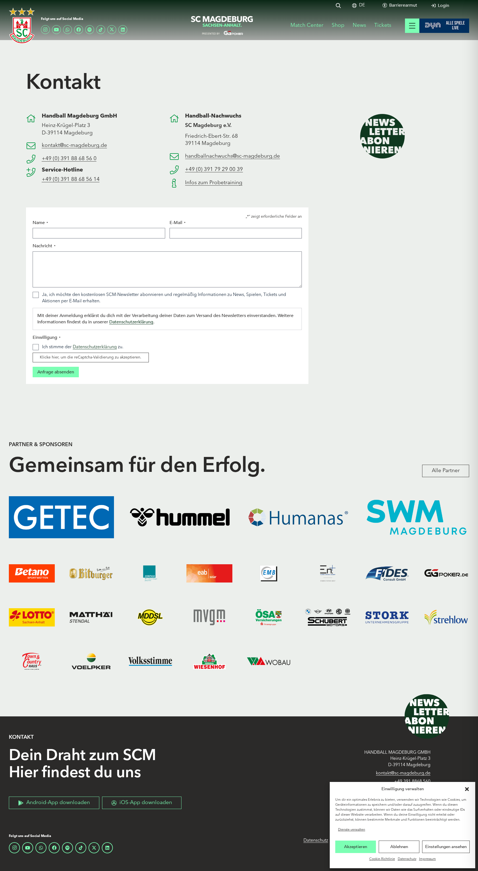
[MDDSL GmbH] (150, 617)
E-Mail (178, 223)
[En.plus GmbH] (328, 573)
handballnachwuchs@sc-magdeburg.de (232, 156)
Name (40, 223)
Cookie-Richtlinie (382, 859)
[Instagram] (45, 29)
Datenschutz (407, 859)
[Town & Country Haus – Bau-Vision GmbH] (32, 661)
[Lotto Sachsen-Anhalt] (32, 617)
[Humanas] (298, 517)
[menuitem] (361, 5)
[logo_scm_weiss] (22, 25)
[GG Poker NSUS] (446, 573)
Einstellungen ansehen (446, 846)
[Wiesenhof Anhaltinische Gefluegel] (209, 661)
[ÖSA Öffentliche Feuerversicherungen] (269, 617)
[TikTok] (100, 29)
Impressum (427, 859)
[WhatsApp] (67, 29)
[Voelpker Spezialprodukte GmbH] (91, 661)
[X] (111, 29)
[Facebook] (78, 29)
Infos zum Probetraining (213, 183)
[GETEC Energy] (61, 517)
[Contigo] (150, 573)
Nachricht (44, 246)
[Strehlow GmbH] (446, 617)
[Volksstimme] (150, 661)
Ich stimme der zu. (82, 347)
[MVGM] (209, 617)
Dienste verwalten (351, 829)
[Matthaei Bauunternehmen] (91, 617)
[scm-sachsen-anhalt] (222, 25)
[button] (467, 789)
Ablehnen (399, 846)
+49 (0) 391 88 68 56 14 (71, 179)
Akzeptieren (355, 846)
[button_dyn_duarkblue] (444, 26)
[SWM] (416, 517)
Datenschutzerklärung (131, 322)
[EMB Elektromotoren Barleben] (269, 573)
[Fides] (387, 573)
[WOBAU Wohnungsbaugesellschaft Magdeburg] (269, 661)
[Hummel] (179, 517)
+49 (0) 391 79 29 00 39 (214, 169)
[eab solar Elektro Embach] (209, 573)
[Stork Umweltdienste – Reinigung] (387, 617)
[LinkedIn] (122, 29)
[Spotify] (89, 29)
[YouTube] (56, 29)
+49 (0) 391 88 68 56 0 (69, 159)
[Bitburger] (91, 573)
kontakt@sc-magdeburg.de (74, 145)
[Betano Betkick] (32, 573)
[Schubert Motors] (328, 617)
